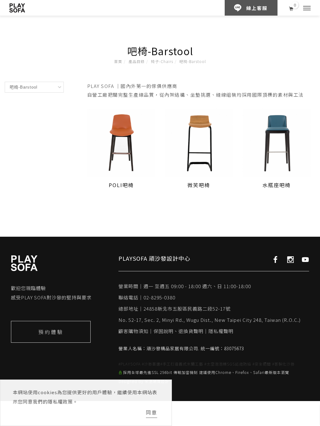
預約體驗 (50, 332)
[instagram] (290, 259)
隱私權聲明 (220, 331)
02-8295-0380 (159, 297)
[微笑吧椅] (199, 141)
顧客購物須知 (133, 331)
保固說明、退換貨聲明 (178, 331)
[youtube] (305, 259)
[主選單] (307, 8)
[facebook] (275, 259)
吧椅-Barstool (192, 61)
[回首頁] (17, 7)
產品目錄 (136, 61)
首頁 (118, 61)
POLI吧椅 (121, 185)
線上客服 (257, 8)
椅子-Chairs (162, 61)
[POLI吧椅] (121, 141)
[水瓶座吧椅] (276, 141)
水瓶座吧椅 (276, 185)
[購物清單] (291, 8)
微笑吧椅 (199, 185)
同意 (151, 412)
